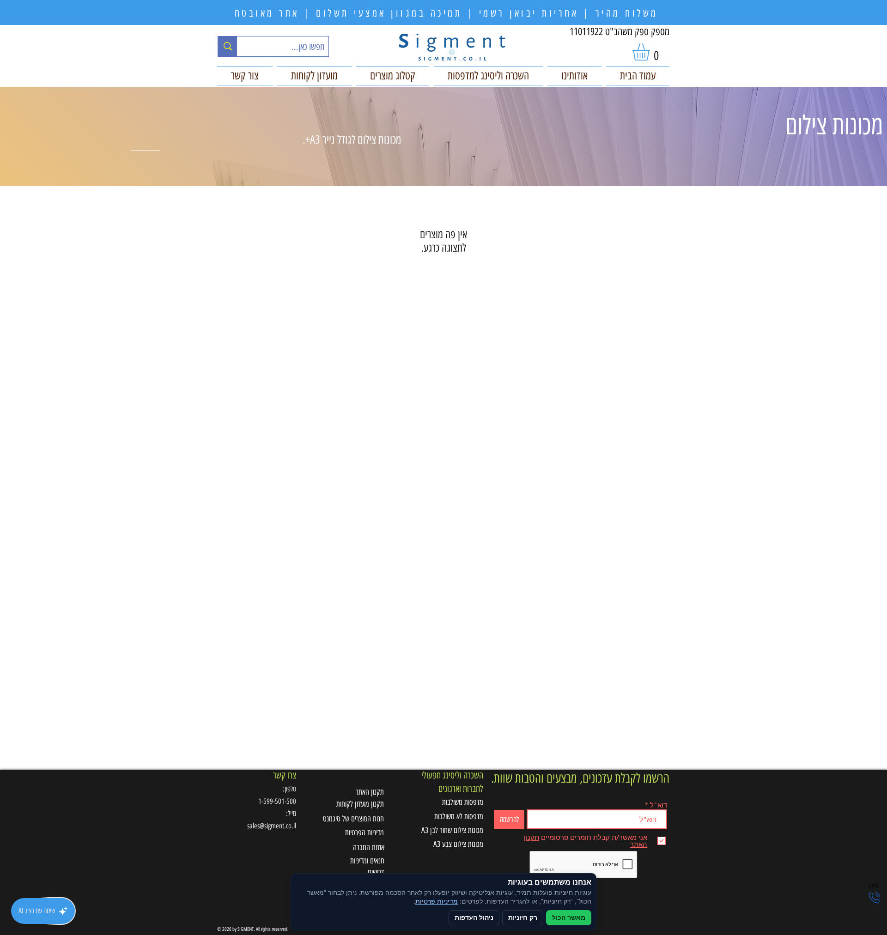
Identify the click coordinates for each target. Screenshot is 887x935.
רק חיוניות (522, 917)
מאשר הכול (568, 917)
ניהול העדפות (474, 917)
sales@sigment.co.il (271, 825)
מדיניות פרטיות (436, 901)
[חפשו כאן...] (227, 46)
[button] (651, 51)
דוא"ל (658, 805)
